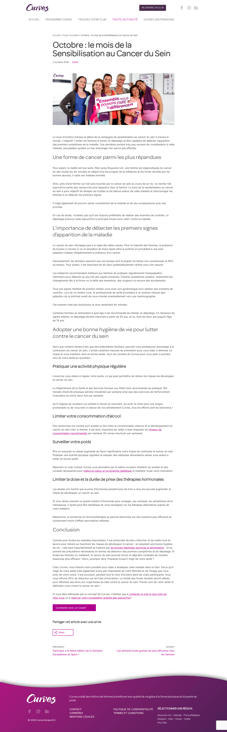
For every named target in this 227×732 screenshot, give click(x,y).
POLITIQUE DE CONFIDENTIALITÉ (133, 709)
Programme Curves (59, 19)
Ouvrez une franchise (159, 19)
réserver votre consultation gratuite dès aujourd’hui (100, 597)
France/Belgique (192, 715)
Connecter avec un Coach (71, 607)
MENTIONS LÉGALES (81, 716)
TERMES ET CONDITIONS (128, 713)
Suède (187, 718)
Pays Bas (162, 722)
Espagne (162, 718)
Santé (75, 62)
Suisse (178, 718)
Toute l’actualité (124, 19)
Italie (170, 718)
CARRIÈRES (76, 713)
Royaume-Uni (164, 715)
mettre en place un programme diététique (107, 470)
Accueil (34, 19)
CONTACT (75, 709)
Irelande (177, 715)
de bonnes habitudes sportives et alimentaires (137, 547)
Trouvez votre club (92, 19)
